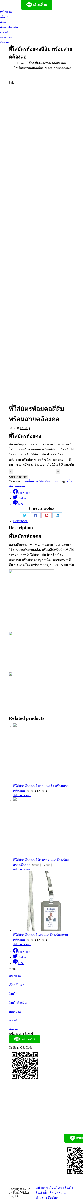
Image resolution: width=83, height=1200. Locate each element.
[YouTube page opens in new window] (14, 4)
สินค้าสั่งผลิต (18, 1002)
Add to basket (18, 477)
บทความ (15, 1011)
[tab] (43, 521)
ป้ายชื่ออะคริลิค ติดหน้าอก (40, 481)
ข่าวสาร (14, 1020)
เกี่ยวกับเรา (16, 985)
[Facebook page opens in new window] (8, 4)
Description (20, 521)
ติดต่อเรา (15, 1029)
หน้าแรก (15, 976)
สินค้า (13, 994)
